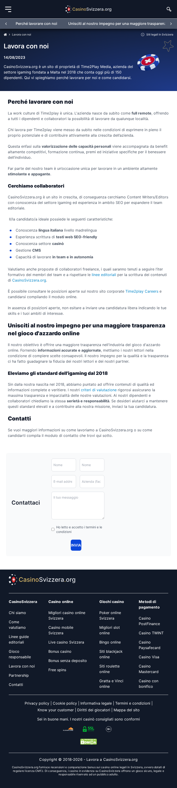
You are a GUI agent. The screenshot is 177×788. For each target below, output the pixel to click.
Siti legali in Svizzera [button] (159, 34)
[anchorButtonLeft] (6, 23)
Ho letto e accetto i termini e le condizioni (79, 529)
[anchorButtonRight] (171, 23)
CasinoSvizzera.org (29, 280)
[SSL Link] (88, 729)
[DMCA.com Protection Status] (88, 741)
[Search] (169, 9)
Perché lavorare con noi (36, 23)
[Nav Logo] (88, 9)
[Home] (5, 34)
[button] (8, 9)
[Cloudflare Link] (68, 729)
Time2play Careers (141, 291)
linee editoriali (104, 274)
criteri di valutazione (98, 390)
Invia (76, 545)
